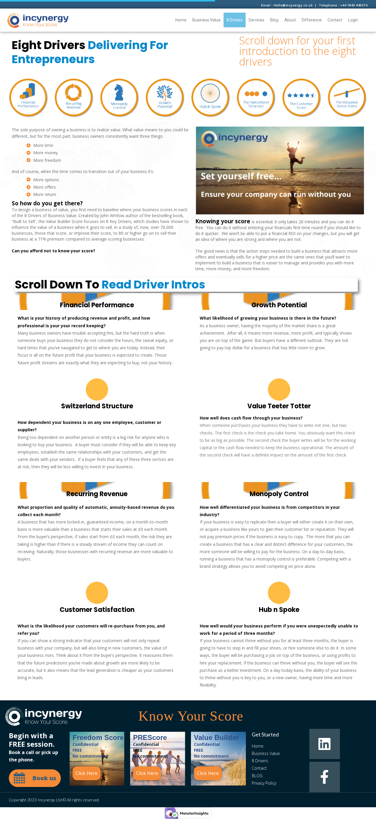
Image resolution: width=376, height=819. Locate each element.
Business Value (206, 20)
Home (181, 20)
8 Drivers (234, 20)
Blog (274, 20)
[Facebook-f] (324, 777)
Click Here (86, 773)
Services (256, 20)
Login (353, 20)
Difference (312, 20)
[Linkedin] (324, 744)
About (290, 20)
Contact (335, 20)
